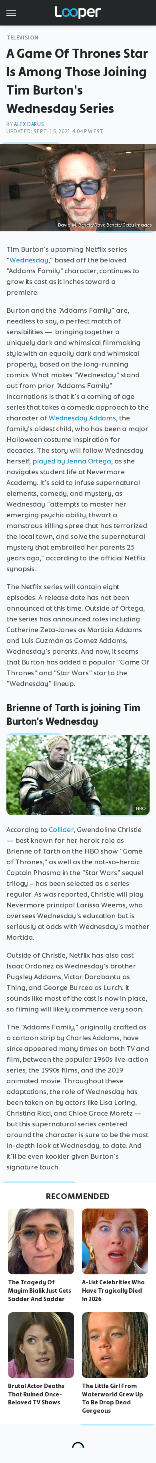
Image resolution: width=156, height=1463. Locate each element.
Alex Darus (29, 124)
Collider (61, 829)
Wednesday (29, 260)
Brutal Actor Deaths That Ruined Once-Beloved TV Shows (36, 1394)
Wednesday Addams (82, 418)
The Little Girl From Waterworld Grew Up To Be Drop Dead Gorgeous (112, 1398)
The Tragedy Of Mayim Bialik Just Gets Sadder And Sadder (39, 1290)
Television (22, 37)
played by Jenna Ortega (71, 461)
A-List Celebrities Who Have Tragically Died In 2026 (113, 1290)
